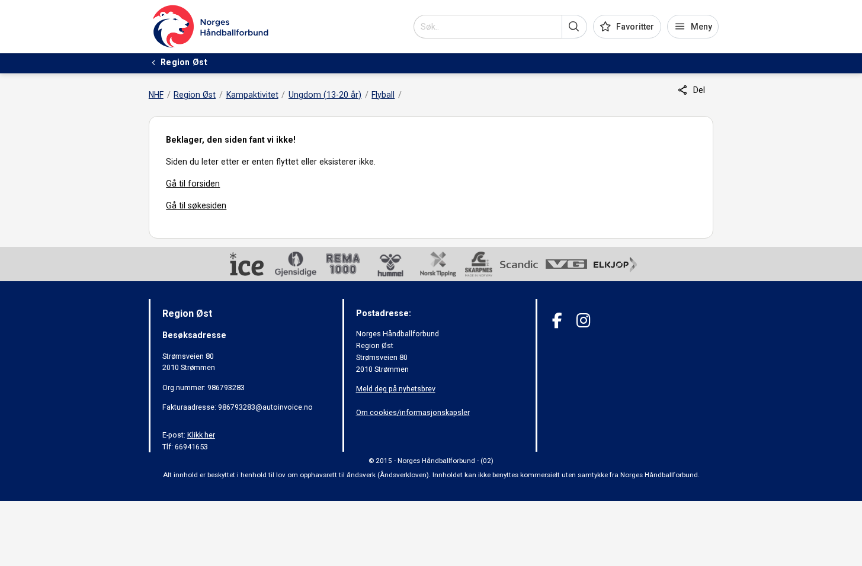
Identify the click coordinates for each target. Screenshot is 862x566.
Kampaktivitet (252, 94)
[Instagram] (583, 321)
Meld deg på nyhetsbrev (395, 388)
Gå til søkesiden (196, 205)
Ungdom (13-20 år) (325, 94)
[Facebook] (557, 321)
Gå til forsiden (193, 183)
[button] (574, 26)
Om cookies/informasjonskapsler (413, 412)
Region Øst (195, 94)
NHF (156, 94)
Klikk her (201, 434)
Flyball (383, 94)
